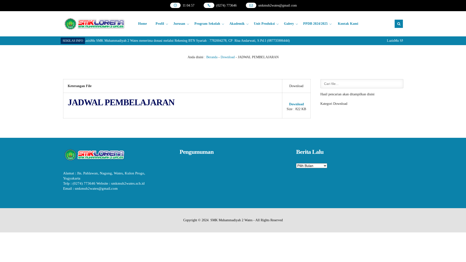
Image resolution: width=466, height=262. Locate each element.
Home (142, 23)
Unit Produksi (264, 23)
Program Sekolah (207, 23)
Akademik (237, 23)
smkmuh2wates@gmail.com (277, 5)
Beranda (211, 57)
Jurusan (179, 23)
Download (228, 57)
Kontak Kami (348, 23)
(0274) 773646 (226, 5)
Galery (289, 23)
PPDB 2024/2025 (315, 23)
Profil (160, 23)
